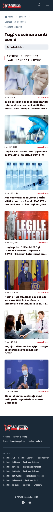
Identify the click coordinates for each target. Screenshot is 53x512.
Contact (6, 437)
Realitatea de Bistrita (11, 462)
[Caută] (39, 5)
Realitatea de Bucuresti (12, 480)
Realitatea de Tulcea (31, 471)
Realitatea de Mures (31, 462)
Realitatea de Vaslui (11, 467)
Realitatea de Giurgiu (11, 471)
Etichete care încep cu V (15, 21)
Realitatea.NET (9, 458)
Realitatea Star (43, 458)
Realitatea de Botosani (35, 476)
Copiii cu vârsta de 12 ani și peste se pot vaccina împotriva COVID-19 (26, 153)
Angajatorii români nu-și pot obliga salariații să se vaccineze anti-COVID (26, 350)
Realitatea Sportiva (25, 458)
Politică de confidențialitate (14, 441)
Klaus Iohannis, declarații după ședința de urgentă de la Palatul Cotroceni (24, 399)
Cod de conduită (35, 441)
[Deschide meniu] (48, 5)
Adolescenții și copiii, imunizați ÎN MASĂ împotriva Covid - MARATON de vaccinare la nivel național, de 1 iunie (25, 202)
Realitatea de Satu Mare (12, 476)
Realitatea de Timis (11, 485)
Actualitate (42, 97)
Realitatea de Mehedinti (32, 467)
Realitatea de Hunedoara (32, 485)
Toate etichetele (16, 47)
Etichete (22, 16)
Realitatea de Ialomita (34, 480)
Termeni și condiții (20, 437)
